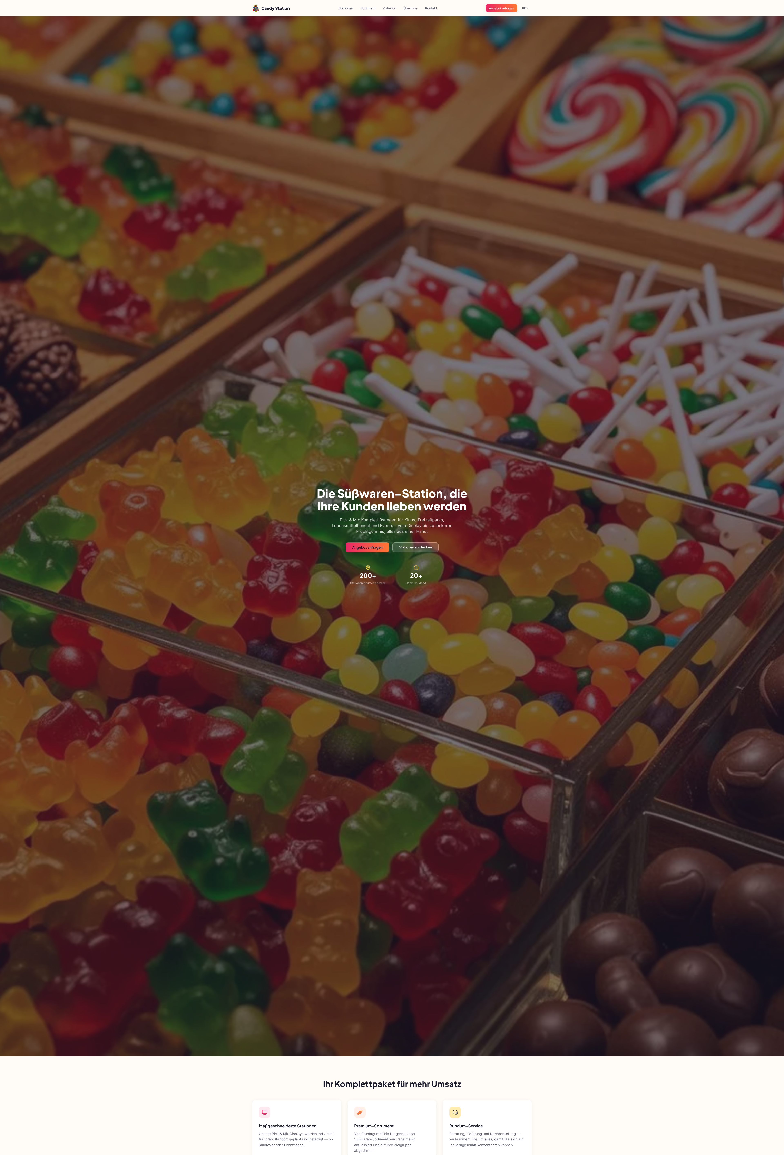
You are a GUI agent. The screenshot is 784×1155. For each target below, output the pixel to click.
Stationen (346, 8)
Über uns (410, 8)
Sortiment (368, 8)
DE (524, 8)
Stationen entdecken (415, 547)
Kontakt (431, 8)
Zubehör (389, 8)
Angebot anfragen (501, 8)
